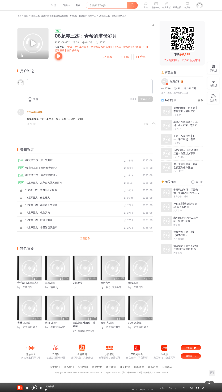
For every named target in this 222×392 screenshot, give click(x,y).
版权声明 (153, 366)
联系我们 (69, 366)
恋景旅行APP (30, 327)
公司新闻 (83, 366)
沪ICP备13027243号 (132, 372)
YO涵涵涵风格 (34, 112)
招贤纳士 (97, 366)
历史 (26, 15)
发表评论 (145, 99)
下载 (126, 56)
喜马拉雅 (30, 5)
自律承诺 (167, 366)
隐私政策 (139, 366)
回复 (146, 124)
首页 (19, 15)
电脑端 (189, 356)
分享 (143, 56)
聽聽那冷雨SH (86, 330)
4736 (168, 88)
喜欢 (109, 56)
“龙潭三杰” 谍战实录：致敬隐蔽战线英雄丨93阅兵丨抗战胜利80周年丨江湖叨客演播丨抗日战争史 (63, 15)
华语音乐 (27, 287)
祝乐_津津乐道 (114, 287)
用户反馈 (111, 366)
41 (178, 88)
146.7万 (191, 88)
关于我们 (55, 366)
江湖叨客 (175, 81)
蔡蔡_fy (54, 287)
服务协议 (125, 366)
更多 (200, 100)
